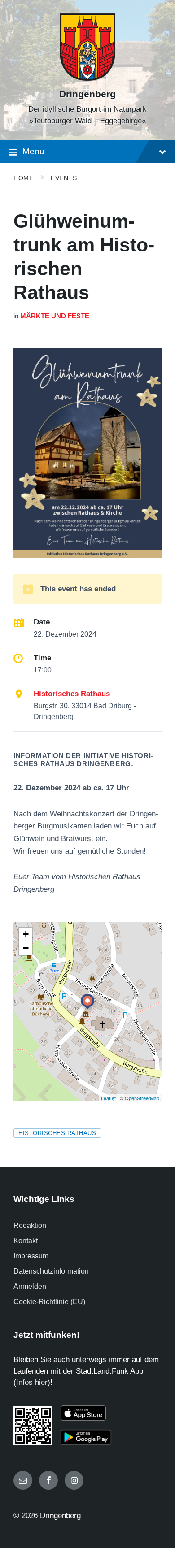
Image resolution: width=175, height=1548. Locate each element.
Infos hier (32, 1382)
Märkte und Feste (54, 316)
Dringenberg (87, 94)
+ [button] (26, 934)
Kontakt (25, 1240)
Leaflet (108, 1097)
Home (23, 178)
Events (64, 178)
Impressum (30, 1256)
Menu (33, 151)
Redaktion (29, 1225)
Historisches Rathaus (72, 693)
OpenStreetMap (142, 1097)
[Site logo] (87, 78)
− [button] (26, 948)
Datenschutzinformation (51, 1271)
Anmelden (29, 1286)
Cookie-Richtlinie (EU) (49, 1301)
